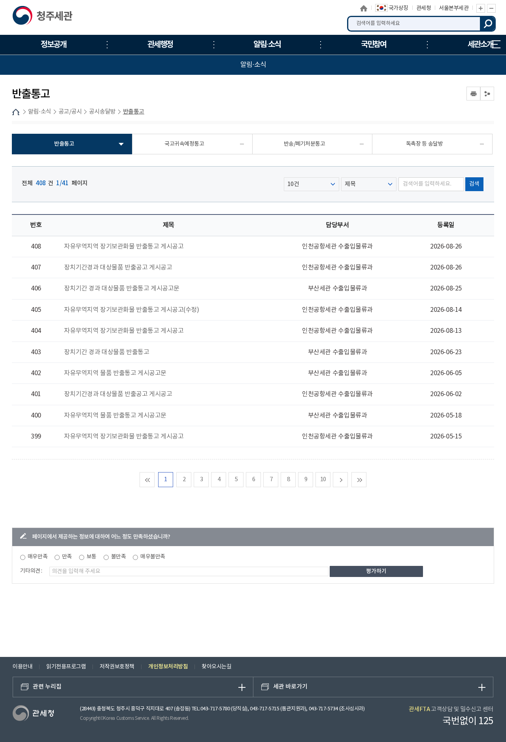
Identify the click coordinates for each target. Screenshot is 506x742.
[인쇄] (473, 94)
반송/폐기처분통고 (304, 144)
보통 (91, 557)
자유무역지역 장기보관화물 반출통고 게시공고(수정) (131, 309)
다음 (347, 479)
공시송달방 (102, 111)
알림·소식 (39, 111)
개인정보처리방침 (168, 666)
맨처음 (154, 479)
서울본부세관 (453, 8)
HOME (16, 112)
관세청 (423, 8)
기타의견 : (31, 571)
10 (323, 479)
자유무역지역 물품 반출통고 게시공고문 (115, 373)
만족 (67, 557)
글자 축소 (491, 8)
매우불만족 (152, 557)
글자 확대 (480, 8)
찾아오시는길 (216, 667)
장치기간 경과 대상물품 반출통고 (106, 352)
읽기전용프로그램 (66, 667)
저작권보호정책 (117, 667)
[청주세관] (53, 17)
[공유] (487, 94)
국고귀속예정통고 (184, 144)
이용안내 (22, 667)
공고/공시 (70, 111)
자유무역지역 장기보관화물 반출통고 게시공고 (123, 246)
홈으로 (363, 8)
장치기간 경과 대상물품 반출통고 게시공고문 (121, 288)
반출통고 (133, 111)
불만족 (118, 557)
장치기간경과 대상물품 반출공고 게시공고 (118, 267)
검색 (488, 24)
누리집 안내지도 (496, 45)
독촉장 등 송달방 (424, 144)
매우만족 (37, 557)
